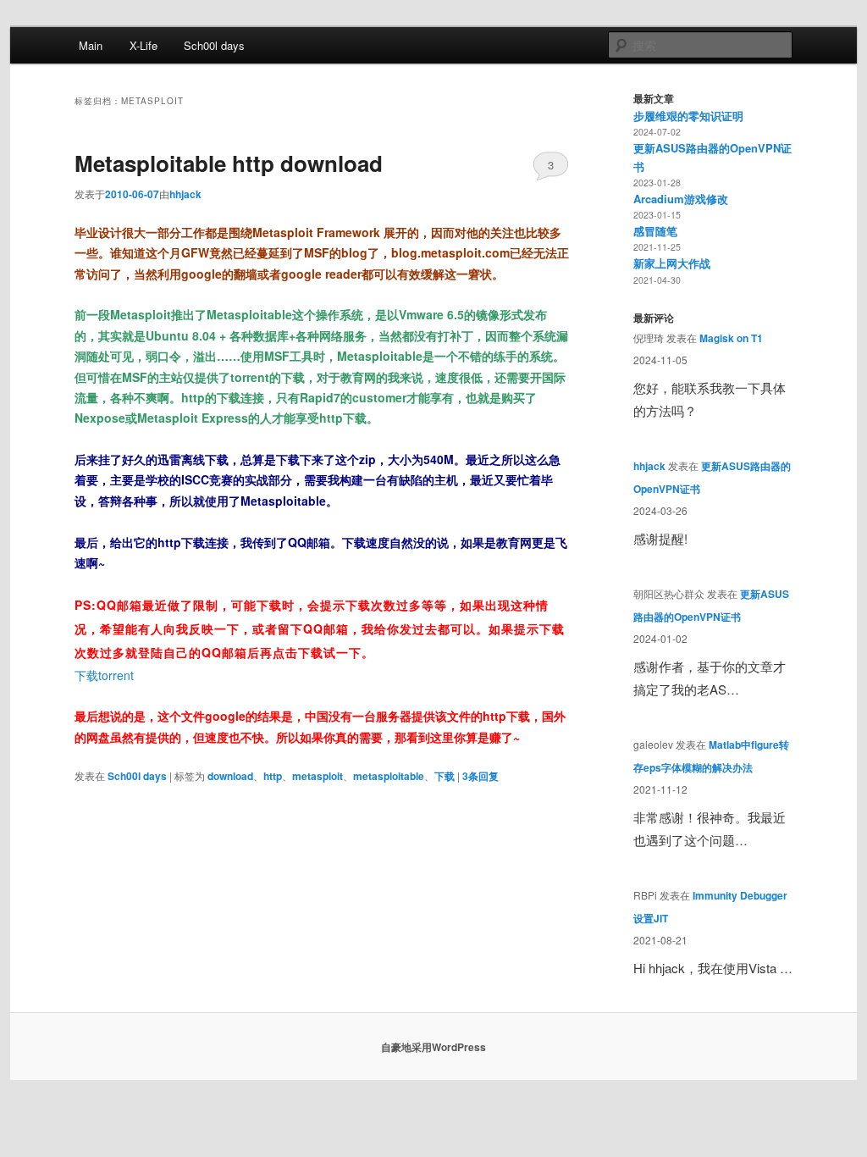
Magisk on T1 (731, 338)
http (272, 775)
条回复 (480, 775)
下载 (444, 775)
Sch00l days (214, 45)
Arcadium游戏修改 (680, 199)
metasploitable (388, 775)
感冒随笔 (655, 231)
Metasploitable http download (229, 163)
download (230, 775)
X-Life (143, 45)
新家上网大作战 (671, 263)
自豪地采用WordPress (433, 1047)
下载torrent (104, 675)
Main (90, 45)
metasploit (317, 775)
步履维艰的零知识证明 (688, 116)
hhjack (185, 194)
